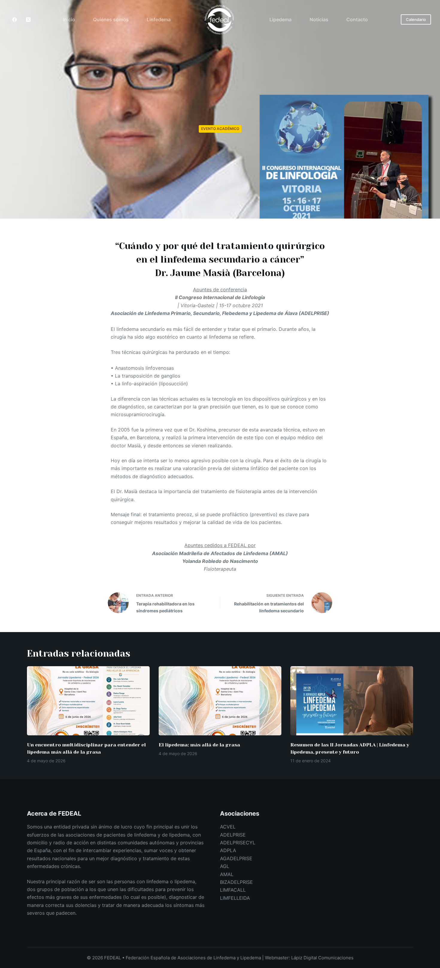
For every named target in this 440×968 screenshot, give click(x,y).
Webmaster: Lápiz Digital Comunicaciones (309, 958)
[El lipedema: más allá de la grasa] (220, 700)
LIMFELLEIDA (235, 898)
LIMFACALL (233, 890)
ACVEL (228, 827)
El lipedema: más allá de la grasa (199, 745)
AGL (224, 866)
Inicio (69, 19)
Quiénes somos (111, 19)
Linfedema (159, 19)
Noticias (318, 19)
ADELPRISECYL (237, 843)
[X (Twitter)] (28, 19)
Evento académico (220, 128)
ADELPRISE (233, 835)
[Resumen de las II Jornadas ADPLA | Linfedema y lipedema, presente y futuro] (351, 700)
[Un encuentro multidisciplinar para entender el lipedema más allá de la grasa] (88, 700)
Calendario (416, 19)
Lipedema (280, 19)
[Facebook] (14, 19)
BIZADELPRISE (236, 882)
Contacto (357, 19)
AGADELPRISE (236, 858)
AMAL (226, 874)
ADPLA (228, 850)
